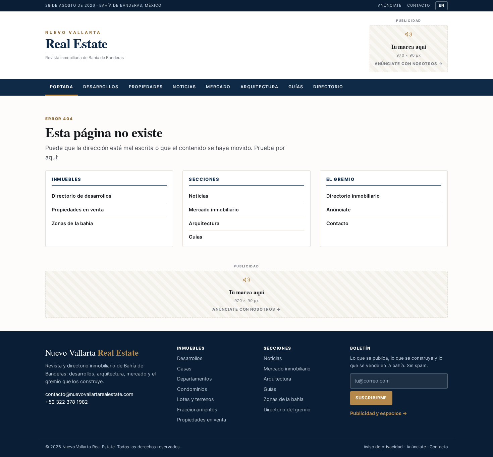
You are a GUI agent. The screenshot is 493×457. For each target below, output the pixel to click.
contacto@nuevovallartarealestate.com (89, 394)
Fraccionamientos (197, 410)
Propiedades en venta (78, 210)
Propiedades (146, 86)
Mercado (218, 86)
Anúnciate (390, 5)
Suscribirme (371, 397)
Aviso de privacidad (383, 446)
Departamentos (194, 379)
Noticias (184, 86)
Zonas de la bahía (72, 223)
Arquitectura (259, 86)
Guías (295, 86)
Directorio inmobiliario (353, 196)
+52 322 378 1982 (66, 402)
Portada (61, 86)
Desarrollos (101, 86)
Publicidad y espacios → (378, 413)
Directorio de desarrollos (81, 196)
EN (441, 5)
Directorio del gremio (287, 410)
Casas (184, 369)
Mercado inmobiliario (214, 210)
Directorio (328, 86)
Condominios (192, 389)
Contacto (418, 5)
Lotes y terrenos (195, 399)
